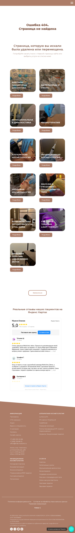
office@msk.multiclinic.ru (18, 443)
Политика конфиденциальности (19, 501)
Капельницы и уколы (46, 465)
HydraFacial (43, 423)
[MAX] (21, 529)
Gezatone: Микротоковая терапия (51, 434)
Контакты (13, 432)
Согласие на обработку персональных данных (50, 501)
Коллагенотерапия (17, 476)
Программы (14, 417)
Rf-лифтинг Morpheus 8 (47, 420)
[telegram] (15, 529)
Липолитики (14, 479)
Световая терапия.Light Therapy (49, 224)
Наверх (37, 508)
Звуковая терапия (45, 486)
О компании (14, 429)
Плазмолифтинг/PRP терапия (21, 473)
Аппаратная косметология (51, 413)
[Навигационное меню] (72, 3)
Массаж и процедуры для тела (50, 477)
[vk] (11, 529)
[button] (37, 293)
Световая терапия (46, 483)
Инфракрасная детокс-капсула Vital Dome (22, 224)
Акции (12, 423)
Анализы (42, 462)
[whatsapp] (18, 529)
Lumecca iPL (43, 417)
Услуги (42, 459)
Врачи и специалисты (18, 426)
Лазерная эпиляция (46, 426)
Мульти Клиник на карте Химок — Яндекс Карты (35, 389)
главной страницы (45, 54)
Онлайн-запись (15, 435)
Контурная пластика (17, 464)
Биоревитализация (17, 467)
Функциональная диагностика (50, 468)
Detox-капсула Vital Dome (48, 480)
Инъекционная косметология (17, 459)
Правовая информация (37, 504)
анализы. (19, 85)
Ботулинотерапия (16, 470)
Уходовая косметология (48, 474)
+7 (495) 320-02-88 (16, 439)
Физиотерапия (50, 122)
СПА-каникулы (15, 420)
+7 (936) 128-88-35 (16, 441)
